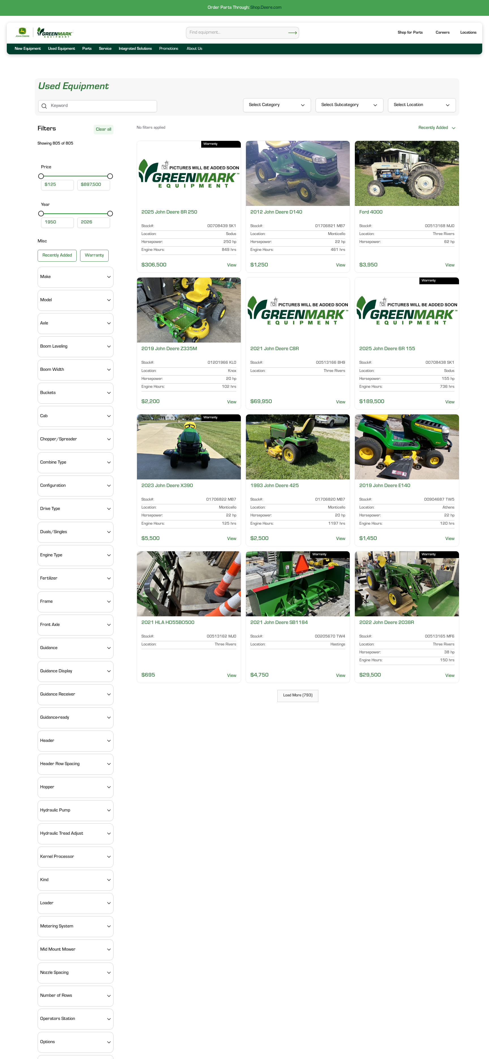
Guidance (48, 648)
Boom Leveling (53, 346)
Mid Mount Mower (58, 949)
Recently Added (57, 255)
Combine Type (53, 462)
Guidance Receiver (57, 694)
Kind (44, 880)
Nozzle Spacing (54, 972)
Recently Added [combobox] (433, 128)
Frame (46, 601)
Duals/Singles (53, 532)
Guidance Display (56, 671)
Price (46, 167)
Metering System (56, 926)
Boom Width (52, 369)
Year (45, 205)
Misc (42, 241)
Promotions (168, 49)
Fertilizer (48, 578)
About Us (194, 49)
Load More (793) (297, 696)
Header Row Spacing (60, 764)
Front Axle (50, 625)
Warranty (94, 255)
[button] (468, 33)
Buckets (48, 393)
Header (47, 741)
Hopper (47, 787)
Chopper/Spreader (58, 439)
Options (47, 1042)
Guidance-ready (54, 717)
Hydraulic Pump (55, 810)
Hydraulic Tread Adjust (61, 833)
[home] (55, 32)
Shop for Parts (410, 33)
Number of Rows (56, 996)
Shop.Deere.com (266, 8)
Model (46, 300)
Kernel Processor (57, 856)
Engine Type (51, 555)
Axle (44, 323)
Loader (46, 903)
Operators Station (57, 1019)
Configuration (53, 485)
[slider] (41, 176)
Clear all (103, 130)
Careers (443, 33)
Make (45, 277)
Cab (44, 416)
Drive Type (50, 509)
